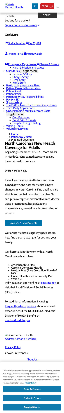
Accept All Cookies (32, 407)
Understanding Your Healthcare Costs (28, 112)
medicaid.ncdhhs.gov (17, 320)
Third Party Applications (20, 108)
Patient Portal (15, 54)
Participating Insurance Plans (23, 85)
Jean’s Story (19, 82)
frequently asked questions (20, 306)
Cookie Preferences (32, 389)
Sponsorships (14, 102)
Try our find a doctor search (21, 25)
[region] (32, 387)
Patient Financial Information (23, 88)
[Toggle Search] (35, 6)
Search (47, 15)
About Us (32, 359)
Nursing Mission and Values (28, 67)
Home (15, 134)
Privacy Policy (13, 347)
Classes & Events (49, 64)
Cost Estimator (21, 117)
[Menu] (58, 7)
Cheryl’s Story (20, 77)
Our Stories (21, 71)
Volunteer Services (17, 128)
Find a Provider (16, 43)
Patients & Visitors (21, 137)
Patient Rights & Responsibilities (24, 96)
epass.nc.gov (48, 282)
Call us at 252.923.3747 (23, 222)
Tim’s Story (18, 80)
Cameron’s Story (22, 74)
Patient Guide (34, 54)
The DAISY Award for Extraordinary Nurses (31, 105)
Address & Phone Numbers (20, 339)
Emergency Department (22, 64)
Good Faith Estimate (24, 120)
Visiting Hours (14, 126)
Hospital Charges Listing (26, 123)
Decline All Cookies (32, 398)
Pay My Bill (34, 43)
